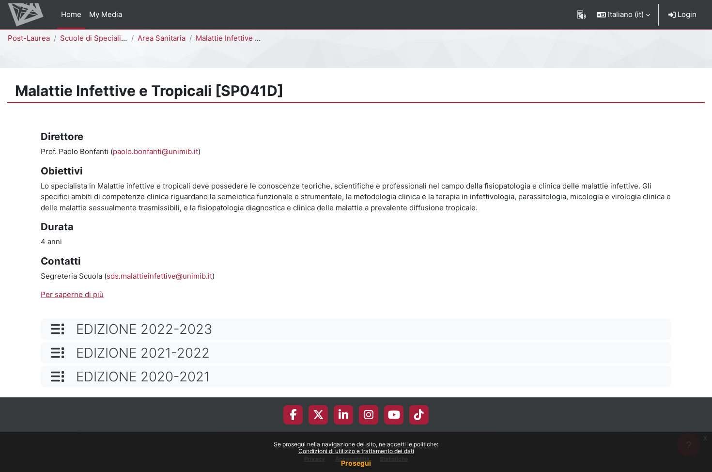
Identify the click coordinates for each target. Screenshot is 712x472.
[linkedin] (343, 414)
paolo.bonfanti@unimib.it (155, 151)
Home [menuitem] (71, 14)
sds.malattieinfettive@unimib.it (159, 276)
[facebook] (293, 414)
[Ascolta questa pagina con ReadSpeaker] (581, 14)
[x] (318, 414)
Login (686, 14)
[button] (623, 14)
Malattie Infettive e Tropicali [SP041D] (260, 38)
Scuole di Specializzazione (106, 38)
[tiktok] (419, 414)
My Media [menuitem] (105, 14)
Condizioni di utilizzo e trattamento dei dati (356, 451)
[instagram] (368, 414)
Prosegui (356, 463)
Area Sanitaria (162, 38)
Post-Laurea (29, 38)
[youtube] (394, 414)
